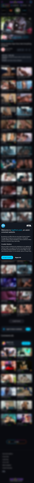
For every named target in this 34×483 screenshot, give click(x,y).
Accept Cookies (7, 257)
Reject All (18, 257)
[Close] (30, 473)
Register (17, 478)
